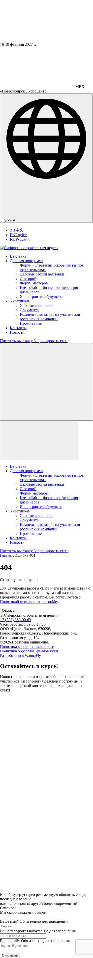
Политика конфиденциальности (27, 646)
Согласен (9, 610)
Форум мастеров (34, 283)
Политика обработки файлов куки (29, 651)
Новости (17, 332)
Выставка (18, 256)
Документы (29, 310)
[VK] (46, 878)
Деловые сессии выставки (42, 274)
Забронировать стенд (51, 341)
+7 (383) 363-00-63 (15, 620)
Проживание (31, 323)
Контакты (18, 328)
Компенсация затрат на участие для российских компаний (50, 316)
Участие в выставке (36, 305)
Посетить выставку (17, 341)
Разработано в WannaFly (20, 655)
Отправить (10, 955)
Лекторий (28, 278)
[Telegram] (46, 784)
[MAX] (5, 890)
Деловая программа (26, 261)
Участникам (20, 301)
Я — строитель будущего (41, 296)
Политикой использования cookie (28, 601)
